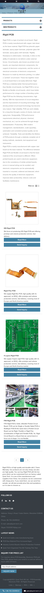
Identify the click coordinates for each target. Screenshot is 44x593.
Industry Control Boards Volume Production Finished (21, 544)
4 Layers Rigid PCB (11, 356)
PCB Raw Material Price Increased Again (17, 541)
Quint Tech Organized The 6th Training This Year (20, 548)
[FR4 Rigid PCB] (22, 401)
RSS (25, 585)
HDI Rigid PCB (9, 228)
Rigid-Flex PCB (9, 291)
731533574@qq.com (13, 527)
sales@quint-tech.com (14, 524)
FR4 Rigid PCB (9, 421)
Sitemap (18, 585)
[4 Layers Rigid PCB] (22, 336)
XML (31, 585)
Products (7, 20)
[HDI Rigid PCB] (22, 208)
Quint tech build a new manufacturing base (18, 538)
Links (11, 585)
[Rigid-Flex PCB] (22, 271)
